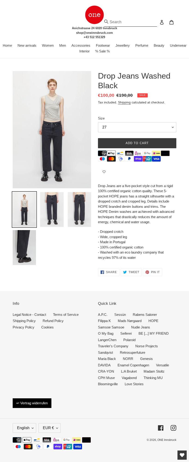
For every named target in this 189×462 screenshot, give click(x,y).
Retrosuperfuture (132, 352)
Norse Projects (146, 346)
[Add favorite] (104, 172)
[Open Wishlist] (182, 455)
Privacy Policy (23, 327)
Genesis (146, 359)
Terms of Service (66, 315)
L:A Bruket (129, 371)
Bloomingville (108, 384)
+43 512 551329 (94, 37)
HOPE (153, 321)
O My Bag (105, 333)
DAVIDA (104, 365)
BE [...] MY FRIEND (154, 333)
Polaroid (129, 340)
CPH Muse (106, 378)
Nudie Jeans (140, 327)
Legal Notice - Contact (29, 315)
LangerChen (107, 340)
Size (101, 118)
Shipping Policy (24, 321)
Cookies (47, 327)
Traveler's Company (113, 346)
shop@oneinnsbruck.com (94, 32)
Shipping (124, 102)
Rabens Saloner (145, 315)
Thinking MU (153, 378)
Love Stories (134, 384)
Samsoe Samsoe (111, 327)
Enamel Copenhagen (133, 365)
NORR (128, 359)
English (23, 428)
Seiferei (126, 333)
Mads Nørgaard (130, 321)
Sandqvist (105, 352)
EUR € (48, 428)
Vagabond (129, 378)
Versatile (162, 365)
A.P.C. (102, 315)
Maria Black (107, 359)
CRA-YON (106, 371)
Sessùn (120, 315)
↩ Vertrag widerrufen (32, 403)
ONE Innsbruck (166, 440)
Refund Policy (53, 321)
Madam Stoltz (154, 371)
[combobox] (130, 22)
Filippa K (104, 321)
